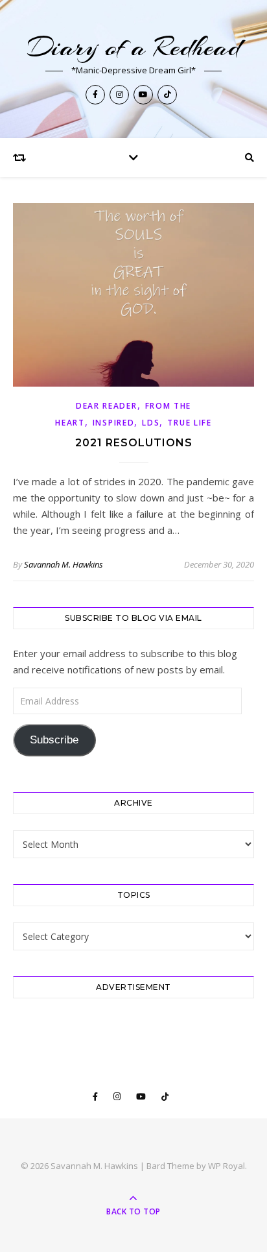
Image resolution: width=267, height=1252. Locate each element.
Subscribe (54, 740)
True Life (189, 422)
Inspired (114, 422)
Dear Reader (106, 405)
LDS (150, 422)
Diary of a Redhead (133, 47)
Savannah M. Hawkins (63, 564)
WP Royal (226, 1166)
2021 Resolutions (133, 443)
